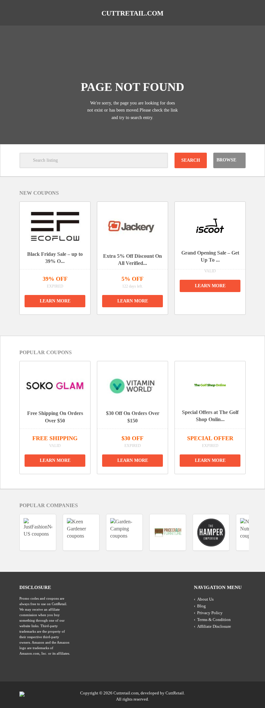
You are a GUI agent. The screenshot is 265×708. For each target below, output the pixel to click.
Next (140, 322)
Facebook (240, 692)
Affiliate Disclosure (214, 626)
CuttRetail (174, 693)
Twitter (215, 692)
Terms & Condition (214, 619)
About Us (205, 599)
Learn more (55, 301)
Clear (160, 160)
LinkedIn (228, 692)
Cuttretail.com (132, 13)
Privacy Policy (210, 612)
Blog (201, 606)
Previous (125, 322)
